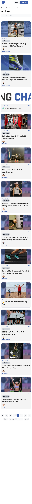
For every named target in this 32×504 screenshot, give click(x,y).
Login (16, 2)
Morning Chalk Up (5, 7)
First (5, 419)
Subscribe (24, 2)
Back (13, 419)
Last (26, 419)
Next (19, 419)
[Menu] (30, 2)
